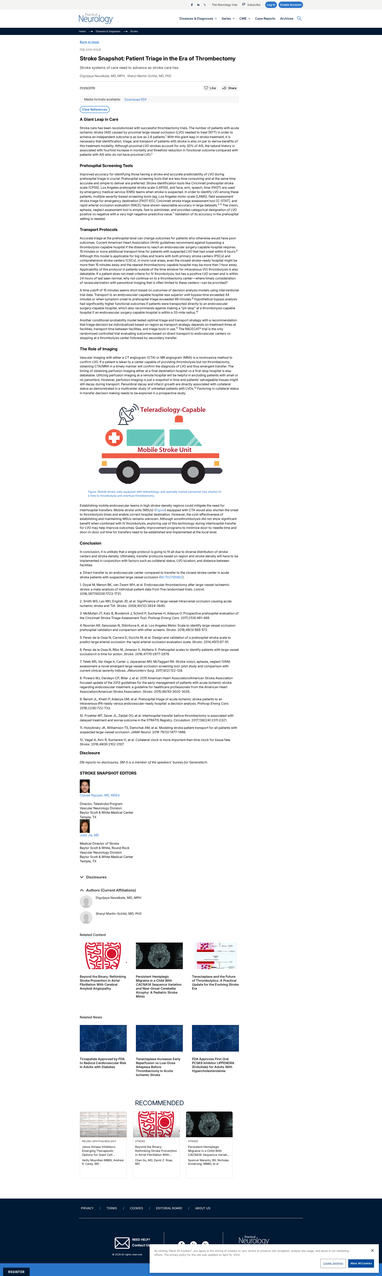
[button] (93, 877)
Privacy (87, 1208)
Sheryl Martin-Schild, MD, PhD (119, 914)
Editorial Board (169, 1208)
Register (16, 1272)
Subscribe (253, 4)
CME (243, 18)
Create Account (290, 4)
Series (226, 18)
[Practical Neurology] (96, 18)
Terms (111, 1208)
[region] (264, 1258)
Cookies (136, 1208)
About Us (202, 1208)
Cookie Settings (333, 1263)
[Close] (372, 1250)
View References (94, 109)
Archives (286, 18)
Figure (160, 510)
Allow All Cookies (361, 1263)
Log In (271, 4)
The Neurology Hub (224, 4)
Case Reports (265, 18)
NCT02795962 (171, 577)
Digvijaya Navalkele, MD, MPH (118, 898)
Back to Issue (89, 42)
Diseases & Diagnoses (196, 18)
